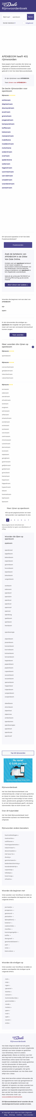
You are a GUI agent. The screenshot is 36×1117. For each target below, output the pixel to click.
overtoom (6, 156)
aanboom (8, 586)
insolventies (9, 838)
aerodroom (6, 396)
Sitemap (12, 1115)
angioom (5, 407)
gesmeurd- (8, 913)
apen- (4, 310)
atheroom (5, 415)
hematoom (6, 476)
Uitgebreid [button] (29, 23)
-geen (7, 1010)
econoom (5, 451)
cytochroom (6, 444)
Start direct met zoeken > (18, 285)
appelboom (9, 554)
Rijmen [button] (30, 17)
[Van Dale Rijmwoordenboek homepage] (10, 5)
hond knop (8, 876)
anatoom (5, 404)
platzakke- (8, 916)
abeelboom (9, 703)
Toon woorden (18, 335)
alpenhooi (8, 710)
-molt (7, 1013)
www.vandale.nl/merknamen (12, 1097)
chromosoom (6, 440)
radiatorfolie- (9, 926)
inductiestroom (7, 374)
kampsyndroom (8, 124)
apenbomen (9, 721)
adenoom (5, 393)
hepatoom (5, 480)
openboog (8, 615)
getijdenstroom (7, 371)
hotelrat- (8, 923)
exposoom (5, 454)
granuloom (6, 473)
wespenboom (9, 693)
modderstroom (8, 144)
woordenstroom (8, 184)
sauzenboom (9, 679)
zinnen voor (17, 82)
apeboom (8, 543)
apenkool (8, 604)
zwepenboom (9, 697)
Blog (5, 1115)
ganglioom (6, 458)
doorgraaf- (9, 938)
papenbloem (9, 664)
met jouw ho (9, 854)
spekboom (8, 618)
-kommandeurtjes (11, 998)
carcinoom (5, 433)
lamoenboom (9, 657)
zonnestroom (7, 188)
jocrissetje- (8, 907)
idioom (4, 491)
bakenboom (9, 557)
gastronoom (6, 462)
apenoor (8, 611)
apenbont (8, 593)
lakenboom (9, 575)
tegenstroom (7, 168)
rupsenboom (9, 671)
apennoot (8, 607)
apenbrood (8, 550)
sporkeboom (6, 356)
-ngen (7, 985)
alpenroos (8, 714)
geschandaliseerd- (11, 942)
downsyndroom (8, 108)
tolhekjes (8, 873)
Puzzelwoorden (18, 245)
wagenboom (9, 579)
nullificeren (9, 841)
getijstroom (6, 469)
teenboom (8, 625)
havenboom (9, 568)
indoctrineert (9, 848)
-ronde (7, 1004)
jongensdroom (7, 120)
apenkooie (8, 732)
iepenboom (9, 572)
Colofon (19, 1115)
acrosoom (5, 389)
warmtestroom (8, 172)
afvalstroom (6, 400)
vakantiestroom (7, 378)
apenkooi (8, 600)
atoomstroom (6, 418)
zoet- (6, 945)
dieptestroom (7, 104)
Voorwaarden (28, 1115)
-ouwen (7, 1020)
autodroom (6, 422)
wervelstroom (7, 176)
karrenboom (9, 650)
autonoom (5, 425)
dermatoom (6, 447)
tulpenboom (9, 689)
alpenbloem (9, 639)
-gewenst (8, 988)
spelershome (7, 160)
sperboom (8, 622)
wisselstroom (7, 180)
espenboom (9, 561)
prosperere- (9, 910)
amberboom (9, 718)
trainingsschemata (11, 845)
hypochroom (6, 487)
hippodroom (6, 483)
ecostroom (6, 112)
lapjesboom (9, 660)
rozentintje (8, 870)
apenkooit (8, 736)
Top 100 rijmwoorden (18, 753)
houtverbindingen (11, 835)
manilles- (8, 929)
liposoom (5, 502)
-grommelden (9, 1001)
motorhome (6, 148)
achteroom (6, 100)
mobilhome (6, 140)
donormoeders (10, 851)
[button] (33, 347)
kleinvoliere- (9, 951)
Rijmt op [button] (6, 17)
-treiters (7, 1007)
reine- (7, 948)
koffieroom (6, 128)
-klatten (7, 992)
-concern (8, 995)
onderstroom (7, 152)
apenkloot (8, 729)
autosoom (5, 429)
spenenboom (9, 682)
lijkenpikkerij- (9, 920)
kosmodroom (6, 494)
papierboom (9, 668)
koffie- (7, 935)
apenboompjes (10, 725)
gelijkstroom (6, 465)
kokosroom (6, 132)
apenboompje (9, 632)
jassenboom (9, 642)
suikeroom (6, 164)
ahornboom (9, 707)
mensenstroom (8, 136)
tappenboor (9, 686)
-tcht (6, 979)
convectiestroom (8, 367)
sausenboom (9, 675)
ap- (3, 306)
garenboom (9, 565)
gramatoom (6, 116)
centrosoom (6, 436)
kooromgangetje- (11, 932)
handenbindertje (11, 866)
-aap (6, 982)
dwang (7, 857)
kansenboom (9, 646)
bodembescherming (12, 863)
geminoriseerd (10, 860)
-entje (7, 1023)
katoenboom (9, 653)
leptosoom (5, 498)
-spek (7, 1017)
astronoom (6, 411)
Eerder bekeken (8, 23)
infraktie (8, 879)
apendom (8, 596)
